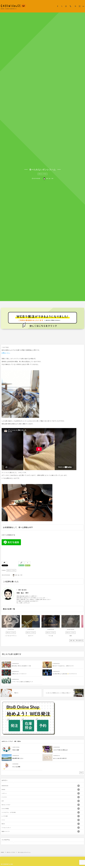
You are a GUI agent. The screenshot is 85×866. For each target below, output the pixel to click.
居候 (70, 635)
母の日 (40, 823)
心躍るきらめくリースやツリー (19, 673)
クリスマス (40, 797)
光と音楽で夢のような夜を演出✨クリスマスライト (65, 673)
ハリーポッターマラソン (11, 635)
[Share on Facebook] (57, 6)
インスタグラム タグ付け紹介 (40, 812)
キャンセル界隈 (16, 766)
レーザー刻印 (40, 816)
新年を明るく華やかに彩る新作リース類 (21, 666)
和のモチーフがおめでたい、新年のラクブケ (63, 666)
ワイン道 (51, 635)
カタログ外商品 (40, 808)
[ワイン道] (51, 621)
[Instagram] (66, 6)
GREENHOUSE (16, 663)
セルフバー (30, 635)
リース (40, 820)
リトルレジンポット (40, 827)
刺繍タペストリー (40, 831)
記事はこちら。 (6, 353)
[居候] (70, 621)
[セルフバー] (31, 621)
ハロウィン (40, 793)
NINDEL (40, 789)
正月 (40, 801)
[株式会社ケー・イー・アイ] (13, 5)
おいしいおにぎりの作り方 (59, 758)
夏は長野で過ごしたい (17, 758)
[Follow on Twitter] (61, 6)
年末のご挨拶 (15, 750)
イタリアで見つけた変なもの (60, 750)
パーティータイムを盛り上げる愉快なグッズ (22, 681)
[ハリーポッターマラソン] (11, 621)
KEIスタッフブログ (42, 174)
